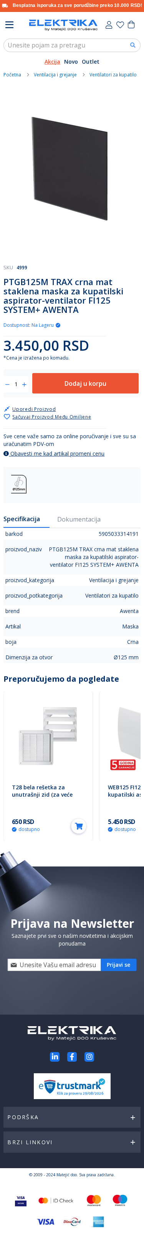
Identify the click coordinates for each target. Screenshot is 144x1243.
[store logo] (63, 25)
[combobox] (71, 45)
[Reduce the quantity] (7, 385)
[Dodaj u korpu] (78, 826)
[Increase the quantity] (24, 385)
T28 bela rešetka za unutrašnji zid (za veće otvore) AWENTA (42, 795)
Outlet (90, 61)
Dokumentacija (79, 519)
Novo (71, 61)
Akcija (52, 61)
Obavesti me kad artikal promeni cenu (56, 453)
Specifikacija (21, 519)
